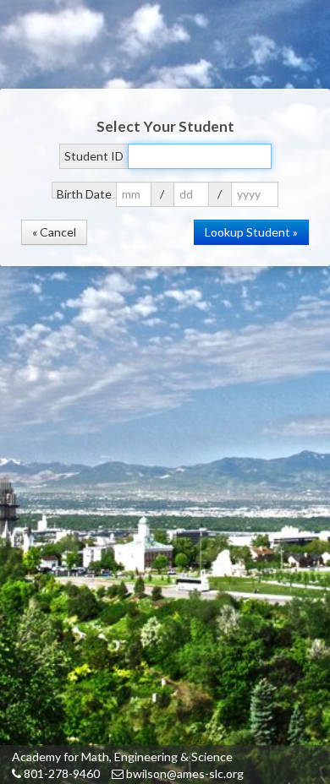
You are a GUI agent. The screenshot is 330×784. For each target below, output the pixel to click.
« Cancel (54, 232)
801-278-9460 (60, 773)
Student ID (94, 156)
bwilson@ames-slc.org (184, 773)
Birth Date (84, 193)
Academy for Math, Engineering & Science (122, 756)
